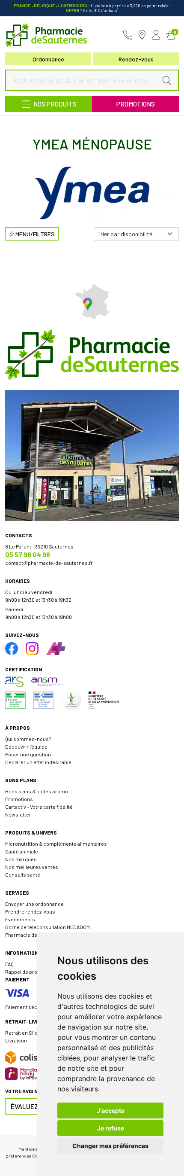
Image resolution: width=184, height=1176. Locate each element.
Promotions (135, 104)
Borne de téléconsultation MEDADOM (47, 927)
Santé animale (21, 851)
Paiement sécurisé (27, 1007)
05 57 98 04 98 (27, 554)
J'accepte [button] (111, 1110)
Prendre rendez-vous (30, 911)
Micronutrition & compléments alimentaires (56, 844)
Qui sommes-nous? (28, 739)
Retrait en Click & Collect (33, 1033)
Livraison (16, 1040)
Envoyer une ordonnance (34, 904)
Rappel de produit (25, 972)
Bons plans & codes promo (36, 791)
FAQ (9, 964)
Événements (20, 919)
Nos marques (21, 859)
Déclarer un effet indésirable (38, 762)
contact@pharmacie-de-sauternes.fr (49, 563)
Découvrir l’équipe (26, 746)
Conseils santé (22, 874)
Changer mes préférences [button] (110, 1145)
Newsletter (18, 814)
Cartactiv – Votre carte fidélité (39, 807)
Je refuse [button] (110, 1128)
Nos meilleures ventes (31, 867)
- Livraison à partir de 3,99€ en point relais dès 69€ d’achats (92, 8)
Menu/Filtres (34, 234)
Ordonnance (48, 59)
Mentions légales (35, 1149)
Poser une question (28, 754)
